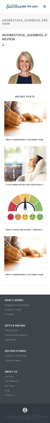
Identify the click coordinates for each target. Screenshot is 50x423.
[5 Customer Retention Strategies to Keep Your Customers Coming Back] (25, 163)
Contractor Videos (13, 360)
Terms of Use (24, 416)
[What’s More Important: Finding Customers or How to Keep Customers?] (25, 208)
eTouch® (9, 314)
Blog (7, 390)
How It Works (14, 300)
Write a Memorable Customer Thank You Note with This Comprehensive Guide (26, 140)
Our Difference (11, 381)
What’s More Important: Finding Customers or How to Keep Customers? (26, 230)
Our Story (9, 376)
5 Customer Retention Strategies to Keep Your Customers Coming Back (26, 185)
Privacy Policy (11, 416)
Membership (10, 339)
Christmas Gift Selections (16, 335)
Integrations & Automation (17, 305)
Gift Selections (11, 330)
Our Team (9, 385)
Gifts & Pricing (15, 325)
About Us (11, 371)
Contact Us (10, 395)
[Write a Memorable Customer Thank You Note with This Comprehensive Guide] (25, 118)
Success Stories (15, 350)
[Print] (4, 44)
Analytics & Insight (13, 309)
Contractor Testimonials (16, 355)
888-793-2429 (30, 6)
